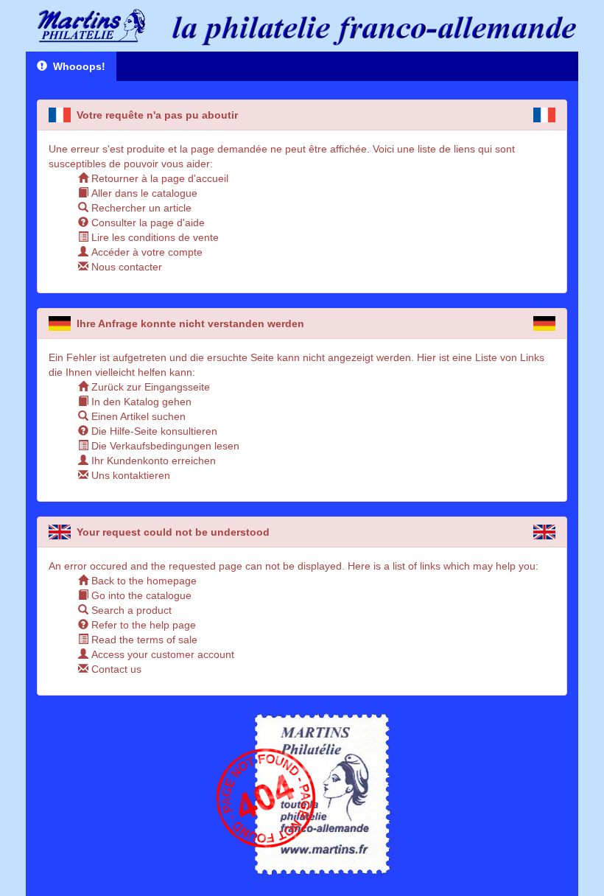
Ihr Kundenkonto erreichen (152, 460)
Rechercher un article (140, 208)
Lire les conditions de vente (153, 237)
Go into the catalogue (140, 595)
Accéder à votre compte (145, 252)
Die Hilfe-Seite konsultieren (152, 431)
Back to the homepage (142, 581)
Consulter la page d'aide (146, 222)
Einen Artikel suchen (137, 416)
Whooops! (76, 66)
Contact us (114, 669)
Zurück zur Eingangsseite (149, 387)
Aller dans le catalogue (142, 193)
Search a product (130, 610)
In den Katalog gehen (140, 401)
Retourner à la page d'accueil (158, 178)
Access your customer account (161, 654)
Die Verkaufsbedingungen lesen (163, 446)
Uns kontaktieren (129, 475)
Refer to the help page (142, 625)
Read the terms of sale (142, 639)
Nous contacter (125, 267)
